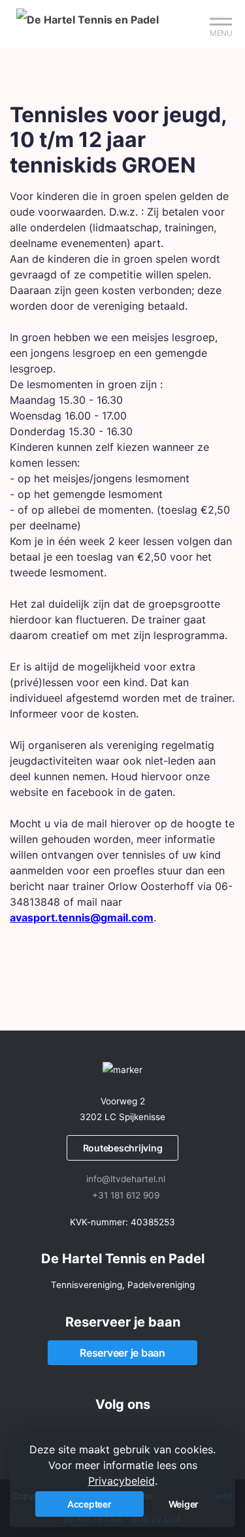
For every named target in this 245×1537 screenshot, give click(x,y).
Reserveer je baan (122, 1352)
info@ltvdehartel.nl (125, 1179)
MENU (221, 33)
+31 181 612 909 (125, 1195)
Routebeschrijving (123, 1147)
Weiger (184, 1504)
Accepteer (89, 1504)
